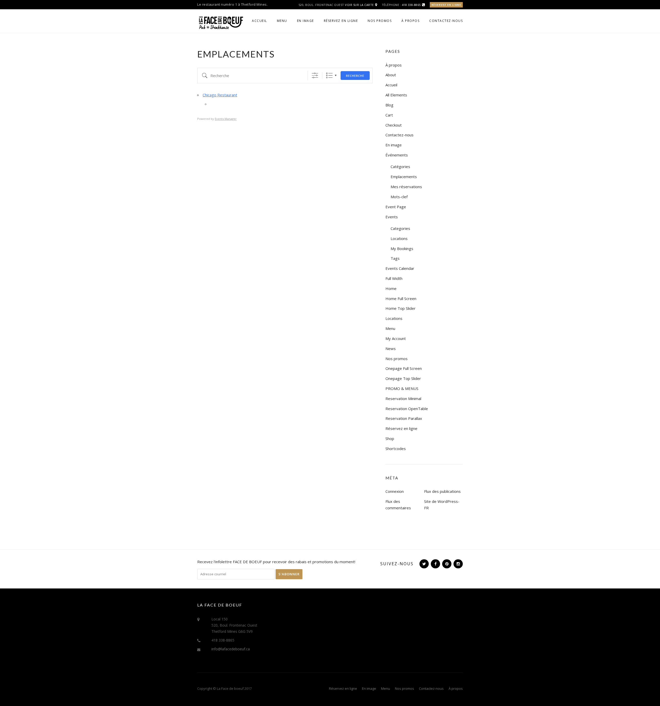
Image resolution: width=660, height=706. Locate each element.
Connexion (394, 491)
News (390, 348)
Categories (400, 228)
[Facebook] (435, 563)
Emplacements (404, 176)
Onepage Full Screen (403, 368)
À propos (410, 21)
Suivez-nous (397, 564)
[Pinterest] (446, 563)
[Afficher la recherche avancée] (315, 75)
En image (305, 21)
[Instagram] (457, 563)
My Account (395, 338)
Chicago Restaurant (220, 94)
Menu (282, 21)
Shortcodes (395, 448)
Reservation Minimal (403, 398)
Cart (389, 115)
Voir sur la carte (359, 5)
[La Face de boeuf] (220, 22)
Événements (396, 154)
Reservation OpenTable (406, 408)
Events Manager (226, 119)
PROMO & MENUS (401, 388)
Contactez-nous (446, 21)
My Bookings (402, 248)
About (390, 74)
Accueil (259, 21)
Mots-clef (399, 196)
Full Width (393, 278)
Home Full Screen (400, 298)
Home (391, 288)
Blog (389, 104)
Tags (395, 258)
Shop (389, 438)
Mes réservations (406, 186)
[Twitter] (423, 563)
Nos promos (380, 21)
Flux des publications (442, 491)
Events (391, 216)
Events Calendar (399, 268)
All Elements (396, 94)
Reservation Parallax (403, 418)
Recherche (355, 76)
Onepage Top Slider (403, 378)
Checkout (393, 125)
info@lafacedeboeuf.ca (230, 648)
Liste (329, 75)
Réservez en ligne (446, 4)
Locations (399, 238)
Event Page (395, 206)
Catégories (400, 166)
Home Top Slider (400, 308)
